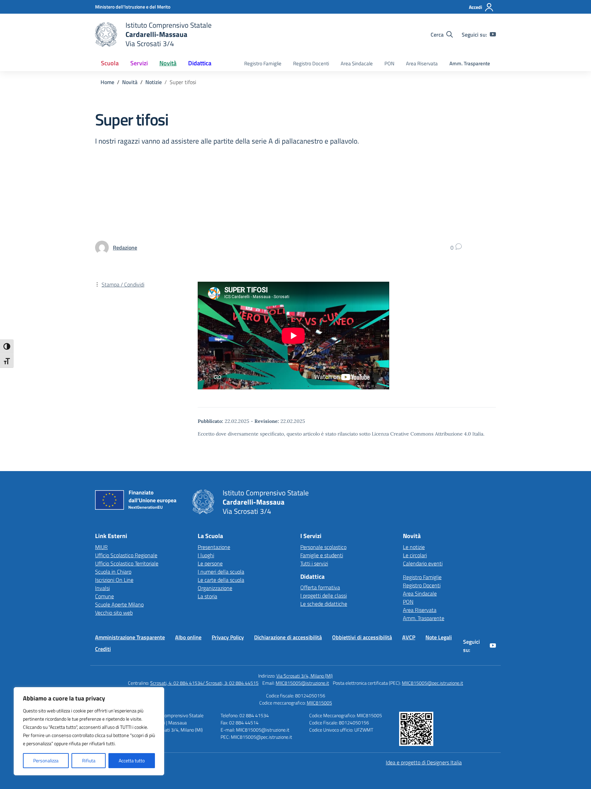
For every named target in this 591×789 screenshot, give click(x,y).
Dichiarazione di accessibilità (288, 637)
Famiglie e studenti (321, 555)
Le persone (210, 563)
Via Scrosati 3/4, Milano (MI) (304, 675)
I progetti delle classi (323, 595)
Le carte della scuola (221, 580)
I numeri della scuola (221, 571)
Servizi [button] (139, 63)
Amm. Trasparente (469, 63)
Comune (104, 596)
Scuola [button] (110, 63)
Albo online (188, 637)
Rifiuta (88, 760)
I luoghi (206, 555)
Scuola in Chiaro (113, 571)
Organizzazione (215, 588)
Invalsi (102, 588)
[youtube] (493, 34)
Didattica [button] (199, 63)
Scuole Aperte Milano (119, 604)
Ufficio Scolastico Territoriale (126, 563)
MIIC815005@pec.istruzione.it (432, 682)
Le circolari (415, 555)
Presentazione (214, 547)
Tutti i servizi (314, 563)
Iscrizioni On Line (114, 580)
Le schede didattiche (323, 604)
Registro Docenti (311, 63)
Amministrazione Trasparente (130, 637)
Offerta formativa (320, 587)
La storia (207, 596)
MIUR (101, 547)
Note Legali (438, 637)
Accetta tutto (132, 760)
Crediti (103, 649)
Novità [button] (167, 63)
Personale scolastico (323, 547)
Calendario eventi (423, 563)
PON (389, 63)
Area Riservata (422, 63)
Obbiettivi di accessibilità (362, 637)
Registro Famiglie (262, 63)
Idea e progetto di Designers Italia (424, 762)
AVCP (408, 637)
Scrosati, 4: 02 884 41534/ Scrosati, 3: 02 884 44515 (204, 682)
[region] (89, 731)
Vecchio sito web (114, 613)
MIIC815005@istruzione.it (302, 682)
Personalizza (45, 760)
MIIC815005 (319, 702)
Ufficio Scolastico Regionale (126, 555)
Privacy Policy (228, 637)
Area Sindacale (357, 63)
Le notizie (414, 547)
